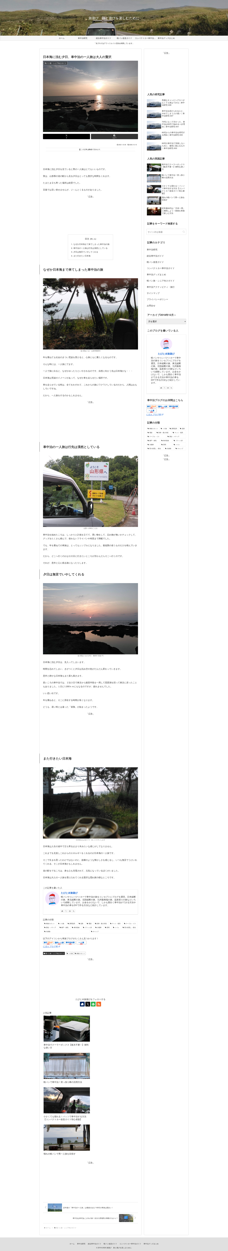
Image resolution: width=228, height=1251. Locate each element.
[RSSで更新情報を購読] (73, 911)
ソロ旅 (71, 953)
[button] (114, 136)
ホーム (72, 1243)
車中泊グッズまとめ (156, 274)
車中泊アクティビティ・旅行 (161, 286)
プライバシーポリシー (157, 299)
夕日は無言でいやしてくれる (85, 251)
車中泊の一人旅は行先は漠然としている (90, 248)
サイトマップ (153, 293)
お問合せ (151, 305)
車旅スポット (80, 953)
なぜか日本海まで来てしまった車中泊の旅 (91, 244)
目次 (87, 238)
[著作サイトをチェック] (62, 911)
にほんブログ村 (50, 946)
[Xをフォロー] (66, 911)
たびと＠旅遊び (69, 892)
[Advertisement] (90, 158)
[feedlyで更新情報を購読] (69, 911)
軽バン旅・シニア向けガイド (55, 953)
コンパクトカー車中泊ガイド (161, 268)
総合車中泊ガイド (155, 255)
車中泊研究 (152, 249)
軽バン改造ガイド (155, 261)
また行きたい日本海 (81, 255)
